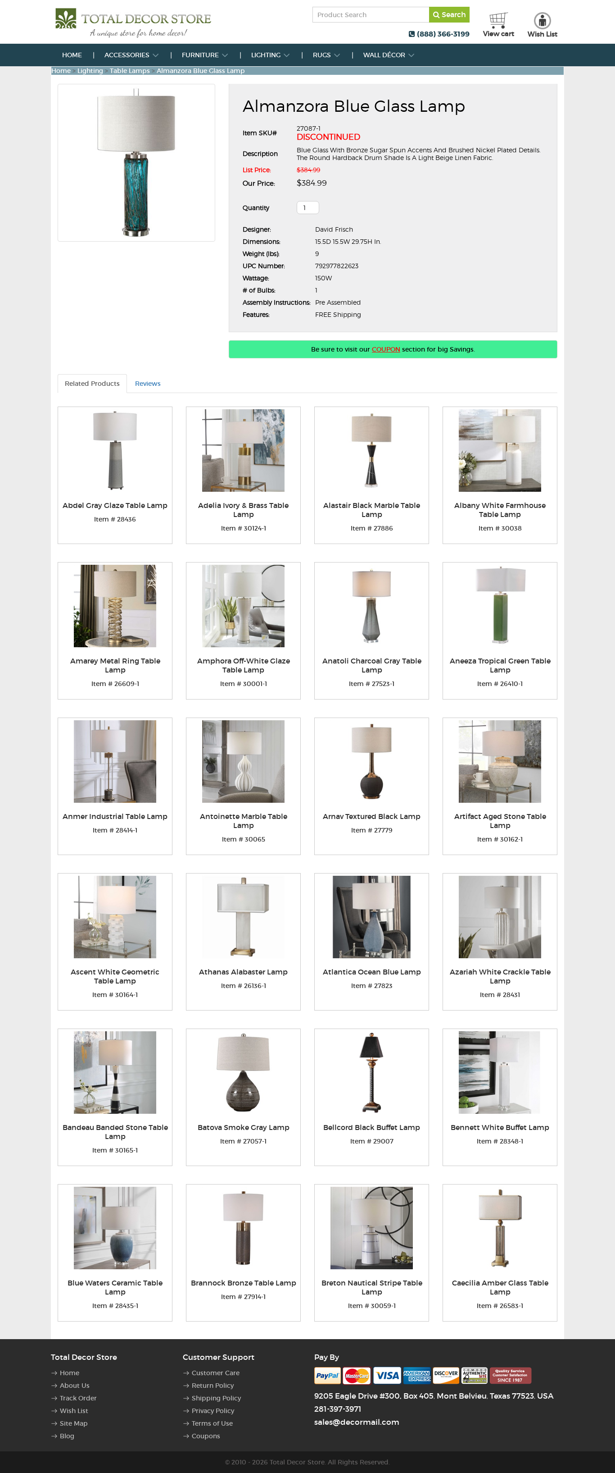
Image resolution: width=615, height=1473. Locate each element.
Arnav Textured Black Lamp (372, 816)
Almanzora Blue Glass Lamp (201, 71)
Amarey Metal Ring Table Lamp (115, 665)
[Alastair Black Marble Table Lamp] (371, 450)
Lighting (266, 55)
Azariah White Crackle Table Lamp (500, 976)
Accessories (127, 55)
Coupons (206, 1436)
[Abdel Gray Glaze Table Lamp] (115, 450)
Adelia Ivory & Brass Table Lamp (243, 510)
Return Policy (213, 1386)
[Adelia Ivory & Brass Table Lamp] (243, 450)
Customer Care (216, 1373)
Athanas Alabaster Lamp (243, 971)
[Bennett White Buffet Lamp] (500, 1072)
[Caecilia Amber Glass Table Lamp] (500, 1228)
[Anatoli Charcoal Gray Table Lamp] (371, 606)
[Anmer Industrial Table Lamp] (115, 761)
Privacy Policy (213, 1411)
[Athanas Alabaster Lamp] (243, 917)
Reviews (148, 384)
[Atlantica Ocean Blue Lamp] (371, 917)
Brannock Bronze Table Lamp (243, 1282)
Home (72, 55)
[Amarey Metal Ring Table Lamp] (115, 606)
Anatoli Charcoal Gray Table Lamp (371, 665)
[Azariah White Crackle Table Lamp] (500, 917)
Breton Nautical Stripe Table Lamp (371, 1287)
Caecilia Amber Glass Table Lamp (500, 1287)
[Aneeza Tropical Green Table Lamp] (500, 606)
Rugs (323, 55)
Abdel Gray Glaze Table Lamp (115, 505)
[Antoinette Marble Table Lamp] (243, 761)
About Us (75, 1386)
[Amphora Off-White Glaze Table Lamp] (243, 606)
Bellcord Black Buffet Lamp (371, 1127)
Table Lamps (130, 71)
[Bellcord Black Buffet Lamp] (371, 1072)
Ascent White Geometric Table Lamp (115, 976)
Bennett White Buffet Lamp (500, 1127)
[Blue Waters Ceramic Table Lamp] (115, 1228)
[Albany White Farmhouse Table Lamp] (500, 450)
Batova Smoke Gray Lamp (243, 1127)
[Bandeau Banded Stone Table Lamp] (115, 1072)
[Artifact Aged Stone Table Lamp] (500, 761)
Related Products (92, 384)
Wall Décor (385, 55)
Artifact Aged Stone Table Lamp (500, 821)
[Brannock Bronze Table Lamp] (243, 1228)
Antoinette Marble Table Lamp (243, 821)
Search (453, 14)
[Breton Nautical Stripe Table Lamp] (371, 1228)
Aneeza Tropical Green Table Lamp (500, 665)
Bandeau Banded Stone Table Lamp (115, 1132)
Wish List (74, 1411)
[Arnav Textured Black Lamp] (371, 761)
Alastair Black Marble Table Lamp (371, 510)
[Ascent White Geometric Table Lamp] (115, 917)
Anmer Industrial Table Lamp (115, 816)
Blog (67, 1436)
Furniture (201, 55)
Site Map (74, 1423)
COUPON (386, 349)
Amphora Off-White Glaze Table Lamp (243, 665)
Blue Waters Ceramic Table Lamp (115, 1287)
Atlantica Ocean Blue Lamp (372, 971)
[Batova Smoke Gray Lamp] (243, 1072)
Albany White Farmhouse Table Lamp (500, 510)
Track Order (78, 1398)
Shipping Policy (216, 1398)
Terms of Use (212, 1423)
